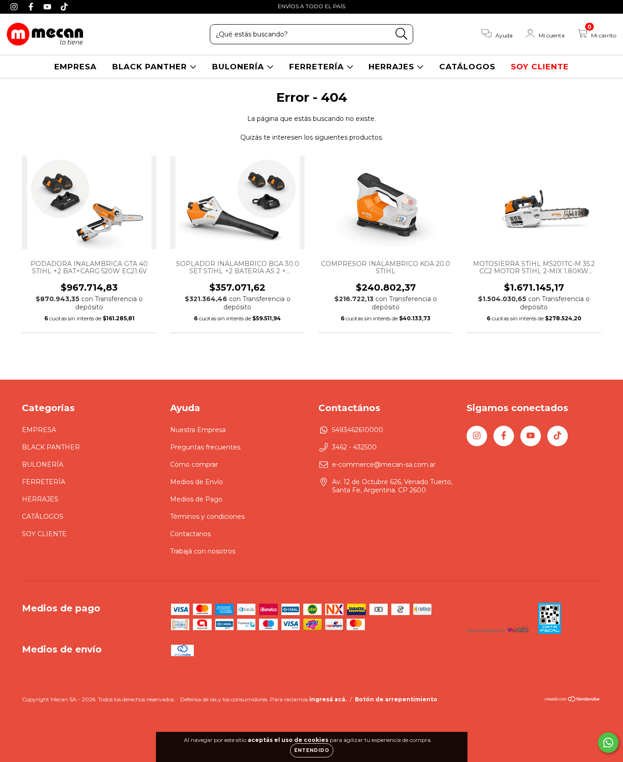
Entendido (311, 750)
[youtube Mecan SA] (48, 6)
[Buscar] (401, 34)
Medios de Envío (196, 482)
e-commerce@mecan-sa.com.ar (384, 464)
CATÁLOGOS (467, 66)
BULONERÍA (239, 66)
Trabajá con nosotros (202, 551)
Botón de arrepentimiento (396, 699)
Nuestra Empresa (198, 430)
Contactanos (190, 534)
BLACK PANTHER (151, 66)
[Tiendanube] (572, 700)
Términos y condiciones (207, 516)
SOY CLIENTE (540, 66)
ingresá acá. (328, 699)
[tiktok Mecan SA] (64, 6)
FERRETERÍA (318, 66)
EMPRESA (75, 66)
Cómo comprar (194, 464)
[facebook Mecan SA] (32, 6)
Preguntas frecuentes (205, 447)
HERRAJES (393, 66)
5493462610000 (357, 430)
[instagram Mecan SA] (15, 6)
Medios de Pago (196, 499)
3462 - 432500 (354, 447)
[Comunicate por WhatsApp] (608, 742)
